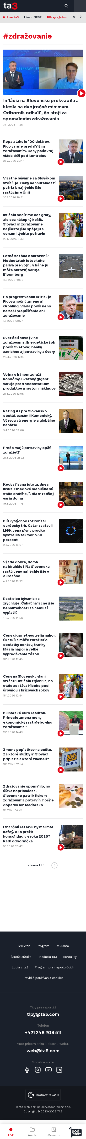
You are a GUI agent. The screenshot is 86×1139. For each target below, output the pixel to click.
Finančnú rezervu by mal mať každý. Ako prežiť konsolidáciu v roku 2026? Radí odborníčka (28, 834)
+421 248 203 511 (43, 1032)
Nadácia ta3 (48, 957)
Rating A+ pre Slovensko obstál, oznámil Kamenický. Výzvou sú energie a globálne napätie (29, 418)
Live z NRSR (33, 17)
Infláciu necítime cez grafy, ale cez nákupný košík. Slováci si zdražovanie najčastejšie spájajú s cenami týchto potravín (27, 224)
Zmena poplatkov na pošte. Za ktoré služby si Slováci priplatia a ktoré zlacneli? (27, 754)
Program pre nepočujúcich (54, 967)
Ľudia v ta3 (20, 967)
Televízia (23, 946)
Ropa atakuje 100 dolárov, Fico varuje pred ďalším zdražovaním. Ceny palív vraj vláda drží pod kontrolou (28, 148)
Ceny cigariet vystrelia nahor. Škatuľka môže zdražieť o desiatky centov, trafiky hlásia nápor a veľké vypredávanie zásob (29, 644)
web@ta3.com (43, 1050)
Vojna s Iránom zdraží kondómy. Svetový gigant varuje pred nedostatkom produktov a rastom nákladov (29, 381)
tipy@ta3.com (43, 1014)
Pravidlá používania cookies (43, 978)
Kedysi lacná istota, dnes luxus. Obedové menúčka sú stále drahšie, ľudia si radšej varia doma (28, 491)
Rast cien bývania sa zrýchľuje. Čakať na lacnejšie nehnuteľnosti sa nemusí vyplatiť (28, 606)
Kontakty (70, 957)
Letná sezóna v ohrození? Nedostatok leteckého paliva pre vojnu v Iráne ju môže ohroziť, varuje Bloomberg (26, 265)
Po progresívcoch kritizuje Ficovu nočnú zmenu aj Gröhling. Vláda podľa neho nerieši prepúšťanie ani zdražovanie (27, 306)
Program (43, 946)
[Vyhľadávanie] (66, 6)
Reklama (62, 946)
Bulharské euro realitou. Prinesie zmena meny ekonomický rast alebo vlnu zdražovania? (27, 720)
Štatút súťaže (21, 957)
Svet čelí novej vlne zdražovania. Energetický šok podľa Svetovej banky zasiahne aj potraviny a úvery (29, 345)
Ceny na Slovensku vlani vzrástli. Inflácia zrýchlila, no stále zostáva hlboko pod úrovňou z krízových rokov (28, 683)
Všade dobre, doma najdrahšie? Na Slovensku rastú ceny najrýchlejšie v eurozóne (26, 569)
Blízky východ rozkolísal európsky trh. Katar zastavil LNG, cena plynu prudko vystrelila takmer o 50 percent (28, 530)
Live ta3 (13, 17)
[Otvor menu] (80, 6)
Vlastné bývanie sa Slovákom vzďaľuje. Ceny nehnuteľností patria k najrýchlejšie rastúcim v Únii (29, 185)
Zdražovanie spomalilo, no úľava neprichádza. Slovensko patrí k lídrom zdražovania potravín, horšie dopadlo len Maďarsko (28, 795)
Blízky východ (57, 17)
